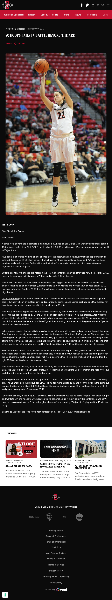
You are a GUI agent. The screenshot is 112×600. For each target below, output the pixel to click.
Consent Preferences (56, 536)
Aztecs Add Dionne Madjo (19, 466)
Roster (31, 14)
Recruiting (92, 14)
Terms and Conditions (56, 541)
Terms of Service (56, 564)
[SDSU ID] (81, 5)
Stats (66, 14)
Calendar (98, 5)
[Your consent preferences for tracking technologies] (5, 595)
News (78, 14)
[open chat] (106, 593)
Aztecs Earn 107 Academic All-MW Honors (88, 467)
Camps (106, 14)
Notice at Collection (56, 558)
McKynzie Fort (76, 341)
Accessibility (56, 582)
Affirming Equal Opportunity (56, 576)
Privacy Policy (56, 530)
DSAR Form (56, 547)
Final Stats (7, 231)
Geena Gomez (71, 302)
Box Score (19, 231)
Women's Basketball (15, 28)
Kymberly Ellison (16, 302)
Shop (92, 5)
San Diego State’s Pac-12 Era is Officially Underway (55, 465)
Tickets (87, 5)
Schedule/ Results (49, 14)
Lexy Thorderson (10, 298)
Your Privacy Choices (56, 553)
